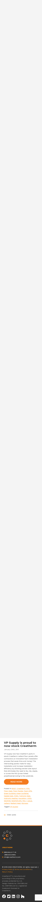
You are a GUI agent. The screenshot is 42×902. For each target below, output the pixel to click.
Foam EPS (28, 791)
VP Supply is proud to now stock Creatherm (20, 744)
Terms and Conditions (22, 869)
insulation (22, 798)
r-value (29, 801)
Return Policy (7, 872)
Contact (21, 303)
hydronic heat (24, 796)
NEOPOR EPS (16, 801)
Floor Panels (18, 791)
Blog (21, 297)
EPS (27, 788)
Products (21, 285)
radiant (7, 803)
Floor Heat (8, 791)
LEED (29, 798)
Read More (16, 782)
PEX (23, 801)
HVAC (16, 796)
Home (21, 273)
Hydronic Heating (11, 798)
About (21, 279)
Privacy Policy (7, 869)
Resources (21, 291)
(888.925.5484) (10, 855)
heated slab (8, 796)
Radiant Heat (15, 803)
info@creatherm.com (12, 857)
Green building (10, 793)
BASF (14, 788)
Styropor (25, 803)
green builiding (22, 793)
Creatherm (21, 788)
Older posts (11, 815)
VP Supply (14, 807)
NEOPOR (7, 801)
